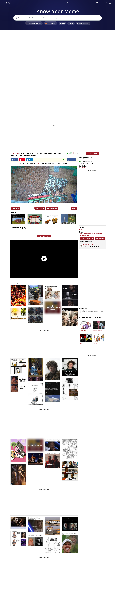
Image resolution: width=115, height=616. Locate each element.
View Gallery (40, 208)
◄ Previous (15, 208)
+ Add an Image (92, 153)
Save (22, 160)
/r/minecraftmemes (85, 234)
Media (79, 3)
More (98, 3)
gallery (39, 163)
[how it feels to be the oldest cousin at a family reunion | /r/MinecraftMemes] (44, 184)
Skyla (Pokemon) (97, 330)
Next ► (74, 208)
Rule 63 (95, 343)
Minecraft (14, 153)
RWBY (81, 343)
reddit (93, 234)
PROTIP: (13, 163)
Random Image (52, 208)
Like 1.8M (72, 160)
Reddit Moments (88, 244)
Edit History (100, 238)
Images (62, 23)
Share (15, 160)
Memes (71, 23)
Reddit (81, 229)
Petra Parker (83, 330)
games (86, 235)
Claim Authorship (87, 238)
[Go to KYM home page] (7, 3)
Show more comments (44, 236)
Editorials (89, 3)
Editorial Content (83, 23)
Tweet (30, 160)
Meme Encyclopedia (65, 3)
